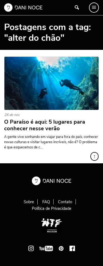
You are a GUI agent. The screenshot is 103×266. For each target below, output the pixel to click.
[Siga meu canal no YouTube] (46, 248)
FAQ (46, 202)
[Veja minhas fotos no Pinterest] (61, 248)
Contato (65, 202)
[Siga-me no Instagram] (31, 248)
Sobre (29, 202)
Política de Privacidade (51, 208)
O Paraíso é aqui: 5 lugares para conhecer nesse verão (44, 125)
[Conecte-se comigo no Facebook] (72, 248)
